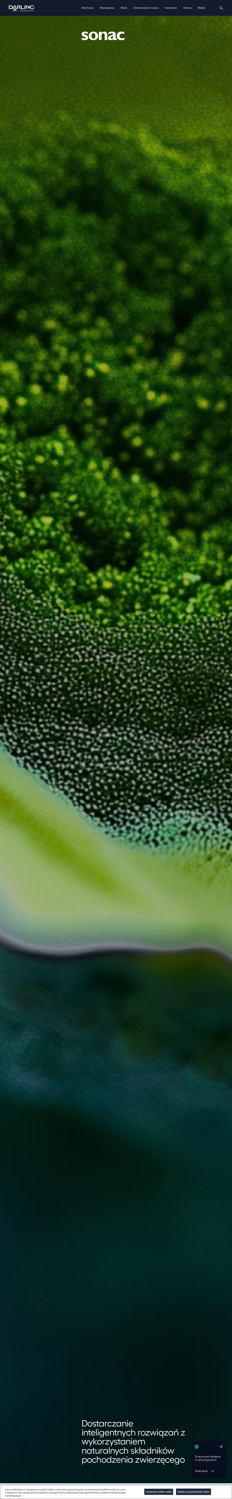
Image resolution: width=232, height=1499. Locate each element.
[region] (116, 1492)
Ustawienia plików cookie (159, 1491)
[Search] (221, 8)
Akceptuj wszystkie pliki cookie (193, 1491)
